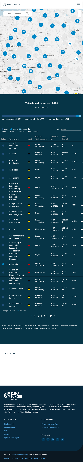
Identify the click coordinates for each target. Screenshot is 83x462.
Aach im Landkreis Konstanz (13, 145)
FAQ (5, 431)
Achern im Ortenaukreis (14, 221)
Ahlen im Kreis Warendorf (15, 304)
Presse (6, 434)
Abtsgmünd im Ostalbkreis (15, 204)
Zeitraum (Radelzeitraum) (41, 138)
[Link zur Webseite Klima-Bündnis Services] (13, 396)
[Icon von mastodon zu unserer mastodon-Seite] (52, 439)
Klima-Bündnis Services (19, 455)
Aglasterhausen (16, 289)
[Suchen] (58, 129)
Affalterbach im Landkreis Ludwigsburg (15, 280)
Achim (12, 229)
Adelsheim (13, 264)
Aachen (12, 154)
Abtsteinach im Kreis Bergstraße (16, 213)
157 (50, 316)
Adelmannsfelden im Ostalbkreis (16, 237)
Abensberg (14, 178)
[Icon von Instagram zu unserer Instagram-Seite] (48, 439)
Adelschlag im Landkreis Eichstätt (15, 245)
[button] (72, 11)
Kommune (13, 139)
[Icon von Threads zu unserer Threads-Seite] (57, 439)
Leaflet (79, 93)
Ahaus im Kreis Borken (15, 296)
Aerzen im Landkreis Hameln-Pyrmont (16, 272)
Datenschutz (27, 458)
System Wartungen (11, 438)
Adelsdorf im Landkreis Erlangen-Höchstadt (14, 255)
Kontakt (7, 458)
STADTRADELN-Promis (50, 427)
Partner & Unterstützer (50, 424)
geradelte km (53, 138)
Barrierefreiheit (39, 458)
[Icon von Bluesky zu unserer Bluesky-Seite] (62, 439)
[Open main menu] (78, 4)
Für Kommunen (10, 427)
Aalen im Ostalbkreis (14, 161)
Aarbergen (13, 170)
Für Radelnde (9, 424)
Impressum (16, 458)
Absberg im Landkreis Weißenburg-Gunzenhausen (15, 187)
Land (30, 139)
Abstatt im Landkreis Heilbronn (13, 197)
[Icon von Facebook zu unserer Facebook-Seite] (43, 439)
